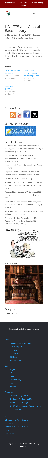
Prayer (12, 369)
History (7, 38)
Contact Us (9, 434)
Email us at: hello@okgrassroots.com (24, 329)
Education (37, 35)
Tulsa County (29, 38)
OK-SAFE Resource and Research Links (25, 406)
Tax (11, 383)
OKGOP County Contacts (20, 395)
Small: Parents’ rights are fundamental (13, 72)
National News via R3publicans (17, 427)
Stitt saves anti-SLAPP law (11, 87)
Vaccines (13, 386)
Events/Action (15, 360)
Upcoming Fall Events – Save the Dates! (20, 165)
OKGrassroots (17, 38)
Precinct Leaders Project (19, 402)
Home (7, 340)
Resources (9, 392)
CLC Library (14, 353)
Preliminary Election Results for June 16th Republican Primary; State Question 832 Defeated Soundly (21, 221)
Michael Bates (12, 35)
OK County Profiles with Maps (22, 399)
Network (8, 430)
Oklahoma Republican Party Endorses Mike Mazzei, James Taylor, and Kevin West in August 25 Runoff (24, 148)
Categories (9, 366)
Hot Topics (14, 350)
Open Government (17, 409)
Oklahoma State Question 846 (17, 178)
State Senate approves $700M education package (31, 73)
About (7, 416)
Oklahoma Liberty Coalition (20, 343)
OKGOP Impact (16, 347)
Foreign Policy (15, 380)
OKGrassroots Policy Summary (17, 420)
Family (12, 376)
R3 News (13, 357)
